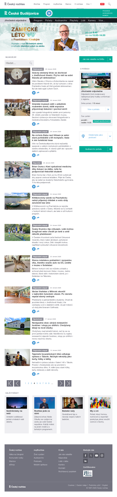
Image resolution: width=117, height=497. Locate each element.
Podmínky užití (94, 485)
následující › (61, 383)
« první (10, 383)
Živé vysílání (39, 454)
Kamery (106, 15)
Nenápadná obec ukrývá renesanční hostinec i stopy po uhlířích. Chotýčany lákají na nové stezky (51, 325)
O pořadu (85, 69)
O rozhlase (79, 4)
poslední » (68, 383)
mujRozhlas (57, 4)
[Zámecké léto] (58, 37)
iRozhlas (37, 4)
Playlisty (74, 20)
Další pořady (12, 393)
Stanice (68, 4)
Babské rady (68, 411)
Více (102, 20)
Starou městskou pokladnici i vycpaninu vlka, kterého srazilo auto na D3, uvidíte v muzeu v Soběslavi (52, 262)
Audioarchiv (107, 13)
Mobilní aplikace (40, 465)
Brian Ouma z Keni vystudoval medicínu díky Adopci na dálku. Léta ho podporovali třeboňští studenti (51, 169)
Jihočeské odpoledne (91, 91)
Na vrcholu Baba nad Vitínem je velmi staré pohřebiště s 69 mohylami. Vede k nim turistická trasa (50, 137)
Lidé (83, 20)
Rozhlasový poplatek (67, 471)
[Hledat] (109, 4)
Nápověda (62, 458)
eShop (12, 465)
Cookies (71, 485)
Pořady (48, 20)
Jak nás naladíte (65, 454)
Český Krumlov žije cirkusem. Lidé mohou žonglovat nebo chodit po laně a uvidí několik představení (52, 231)
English (105, 485)
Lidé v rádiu (63, 461)
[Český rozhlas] (15, 4)
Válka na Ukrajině (16, 454)
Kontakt (61, 468)
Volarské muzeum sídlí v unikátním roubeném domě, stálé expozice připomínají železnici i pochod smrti (49, 106)
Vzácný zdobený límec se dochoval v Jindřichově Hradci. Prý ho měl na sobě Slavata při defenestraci (52, 75)
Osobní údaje (82, 485)
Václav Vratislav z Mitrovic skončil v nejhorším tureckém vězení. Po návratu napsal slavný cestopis (52, 294)
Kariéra (61, 465)
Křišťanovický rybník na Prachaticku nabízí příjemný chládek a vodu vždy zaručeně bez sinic (50, 200)
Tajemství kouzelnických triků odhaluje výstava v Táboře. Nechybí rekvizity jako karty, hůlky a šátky (52, 356)
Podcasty (38, 461)
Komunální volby (16, 458)
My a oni (94, 411)
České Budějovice (102, 121)
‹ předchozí (17, 383)
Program (46, 4)
